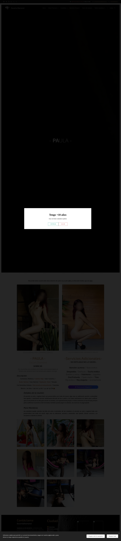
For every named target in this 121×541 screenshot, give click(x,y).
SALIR (63, 224)
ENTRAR (53, 224)
